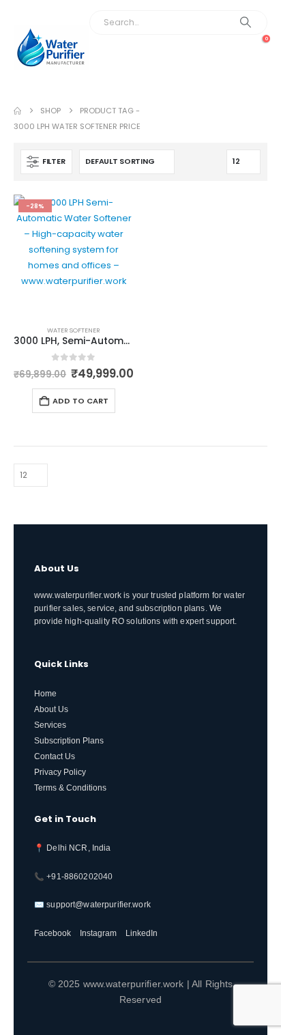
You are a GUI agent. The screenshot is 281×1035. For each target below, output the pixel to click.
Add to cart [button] (80, 400)
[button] (252, 67)
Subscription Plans (69, 740)
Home (45, 693)
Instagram (98, 932)
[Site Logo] (51, 47)
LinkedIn (141, 932)
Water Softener (73, 330)
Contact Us (54, 756)
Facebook (52, 932)
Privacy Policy (60, 771)
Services (50, 724)
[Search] (245, 22)
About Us (51, 709)
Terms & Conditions (70, 787)
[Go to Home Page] (17, 111)
